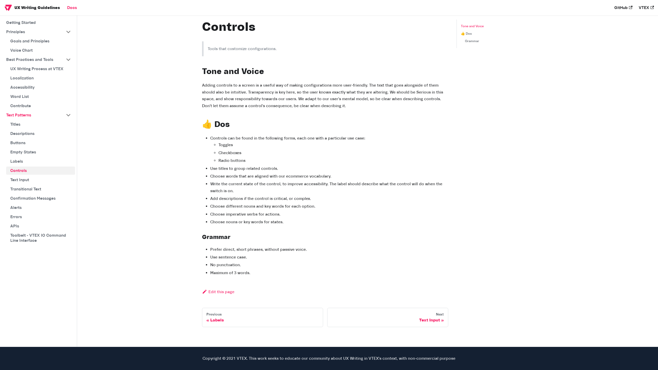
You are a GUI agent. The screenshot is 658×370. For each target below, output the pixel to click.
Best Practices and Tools (29, 59)
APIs (14, 226)
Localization (22, 78)
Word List (19, 96)
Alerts (16, 207)
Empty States (23, 152)
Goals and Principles (29, 41)
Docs (72, 7)
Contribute (20, 105)
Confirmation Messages (33, 198)
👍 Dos (466, 34)
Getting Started (21, 22)
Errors (16, 216)
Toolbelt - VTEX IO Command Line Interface (38, 238)
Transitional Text (25, 189)
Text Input (19, 179)
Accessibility (22, 87)
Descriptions (22, 133)
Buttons (17, 142)
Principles (15, 31)
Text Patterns (18, 115)
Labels (16, 161)
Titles (15, 124)
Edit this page (221, 291)
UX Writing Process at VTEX (36, 68)
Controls (18, 170)
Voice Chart (21, 50)
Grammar (472, 41)
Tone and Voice (472, 26)
